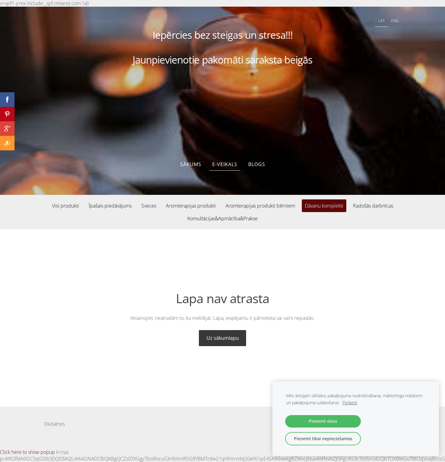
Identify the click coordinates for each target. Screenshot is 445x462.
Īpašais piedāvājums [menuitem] (110, 205)
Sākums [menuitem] (190, 164)
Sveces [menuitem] (148, 205)
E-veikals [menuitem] (224, 164)
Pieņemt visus (323, 421)
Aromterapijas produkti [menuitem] (191, 205)
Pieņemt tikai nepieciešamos (323, 438)
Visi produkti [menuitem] (65, 205)
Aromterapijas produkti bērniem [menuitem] (260, 205)
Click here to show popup (27, 452)
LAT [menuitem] (381, 20)
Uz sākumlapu (222, 338)
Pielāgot (349, 402)
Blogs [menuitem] (256, 164)
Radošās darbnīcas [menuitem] (373, 205)
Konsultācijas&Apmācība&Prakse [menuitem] (222, 218)
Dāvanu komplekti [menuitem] (324, 205)
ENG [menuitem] (395, 20)
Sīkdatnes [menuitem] (54, 424)
